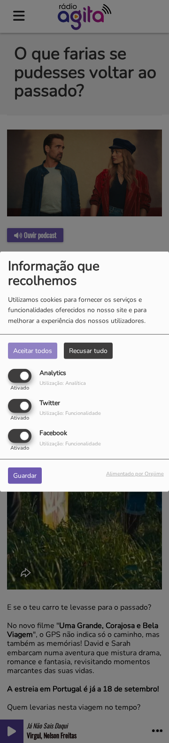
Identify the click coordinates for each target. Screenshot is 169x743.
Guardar (25, 475)
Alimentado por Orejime (135, 473)
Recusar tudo (88, 350)
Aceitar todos (32, 350)
